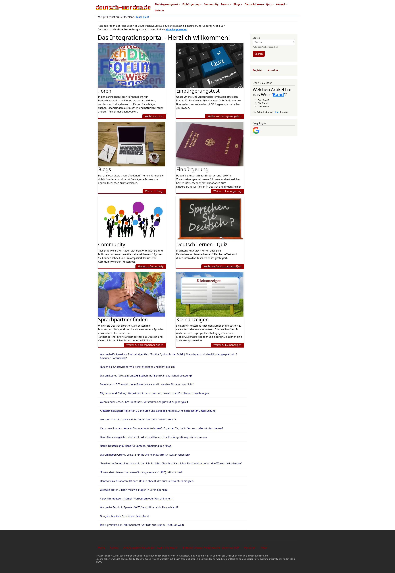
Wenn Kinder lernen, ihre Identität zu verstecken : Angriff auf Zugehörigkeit (144, 402)
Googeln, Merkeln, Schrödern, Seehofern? (124, 516)
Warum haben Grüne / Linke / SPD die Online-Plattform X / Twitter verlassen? (145, 454)
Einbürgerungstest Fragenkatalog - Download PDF (211, 547)
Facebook (249, 547)
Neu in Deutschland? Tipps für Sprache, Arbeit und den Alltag (135, 446)
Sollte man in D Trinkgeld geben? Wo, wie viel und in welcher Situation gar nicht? (147, 384)
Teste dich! (142, 17)
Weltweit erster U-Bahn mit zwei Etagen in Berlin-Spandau (134, 489)
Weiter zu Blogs (154, 191)
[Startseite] (123, 7)
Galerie (159, 10)
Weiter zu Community (150, 266)
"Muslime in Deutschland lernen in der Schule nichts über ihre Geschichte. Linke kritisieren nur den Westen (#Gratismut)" (171, 463)
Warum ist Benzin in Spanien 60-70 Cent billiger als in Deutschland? (139, 507)
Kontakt (114, 547)
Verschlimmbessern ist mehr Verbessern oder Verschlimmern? (136, 498)
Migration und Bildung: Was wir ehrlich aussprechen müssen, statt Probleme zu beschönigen (154, 393)
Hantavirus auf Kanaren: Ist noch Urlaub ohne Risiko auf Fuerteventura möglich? (147, 481)
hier (277, 111)
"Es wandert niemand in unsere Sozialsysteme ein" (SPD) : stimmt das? (141, 472)
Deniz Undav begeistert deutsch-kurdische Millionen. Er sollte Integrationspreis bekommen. (154, 437)
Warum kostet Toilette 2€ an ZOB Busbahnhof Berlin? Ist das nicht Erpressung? (146, 375)
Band (278, 94)
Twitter (264, 547)
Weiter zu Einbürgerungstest (224, 116)
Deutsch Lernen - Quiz (258, 4)
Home (101, 547)
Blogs (236, 4)
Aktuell (280, 4)
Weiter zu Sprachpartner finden (144, 345)
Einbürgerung (191, 4)
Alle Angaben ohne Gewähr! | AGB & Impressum (150, 547)
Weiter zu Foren (154, 116)
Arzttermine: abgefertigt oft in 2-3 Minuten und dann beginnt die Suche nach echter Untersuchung (158, 410)
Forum (225, 4)
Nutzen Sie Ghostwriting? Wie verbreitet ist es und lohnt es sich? (137, 366)
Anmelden (273, 70)
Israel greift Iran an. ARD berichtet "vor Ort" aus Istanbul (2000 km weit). (142, 525)
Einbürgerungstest (166, 4)
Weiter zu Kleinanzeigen (227, 345)
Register (257, 70)
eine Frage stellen (176, 29)
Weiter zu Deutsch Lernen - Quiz (222, 266)
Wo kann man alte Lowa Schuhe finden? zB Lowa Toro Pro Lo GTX (138, 419)
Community (211, 4)
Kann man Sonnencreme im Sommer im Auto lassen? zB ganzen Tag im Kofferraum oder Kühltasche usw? (161, 428)
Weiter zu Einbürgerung (227, 191)
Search (256, 37)
